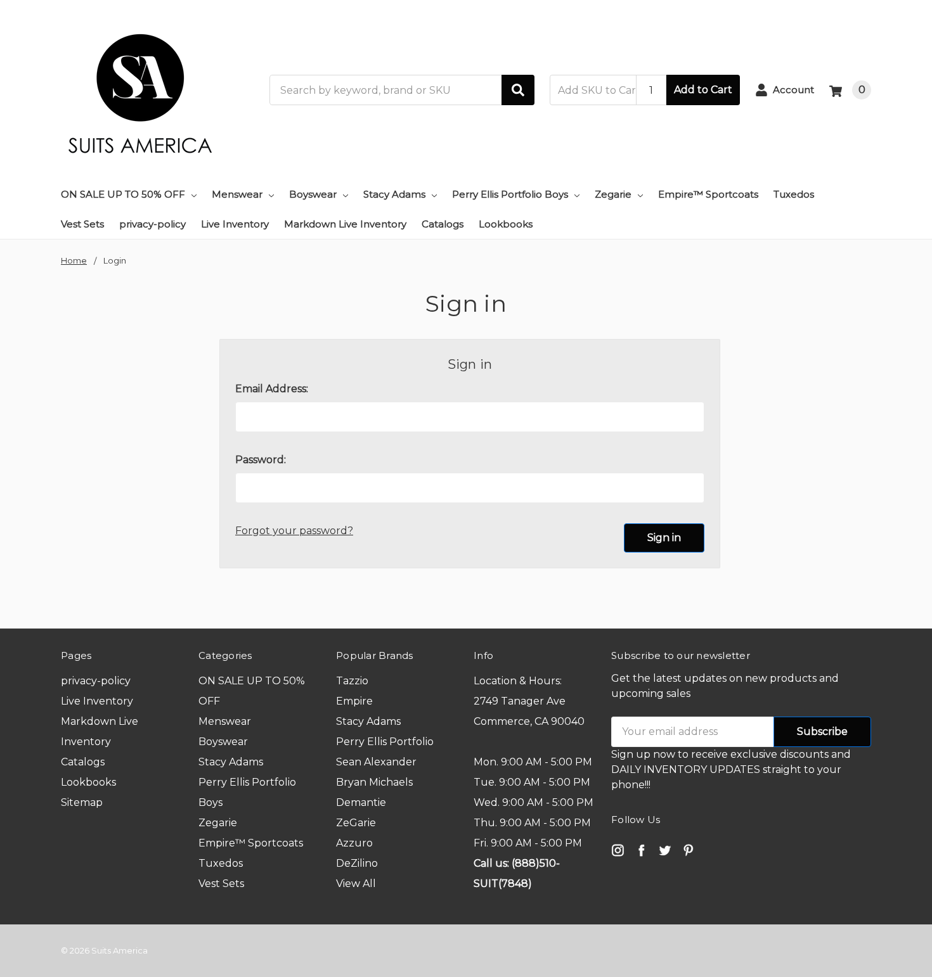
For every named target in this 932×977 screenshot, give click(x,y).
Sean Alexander (376, 762)
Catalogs (442, 224)
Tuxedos (793, 194)
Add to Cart (703, 90)
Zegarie (613, 194)
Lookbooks (506, 224)
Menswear (237, 194)
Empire (354, 701)
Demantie (361, 802)
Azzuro (354, 843)
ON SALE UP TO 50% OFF (123, 194)
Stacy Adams (394, 194)
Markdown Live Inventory (345, 224)
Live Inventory (235, 224)
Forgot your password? (294, 531)
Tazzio (352, 681)
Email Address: (271, 389)
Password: (260, 460)
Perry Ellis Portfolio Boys (510, 194)
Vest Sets (82, 224)
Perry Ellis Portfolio (385, 742)
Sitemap (82, 802)
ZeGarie (356, 823)
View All (356, 884)
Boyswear (313, 194)
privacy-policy (152, 224)
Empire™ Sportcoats (708, 194)
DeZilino (357, 863)
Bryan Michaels (374, 782)
